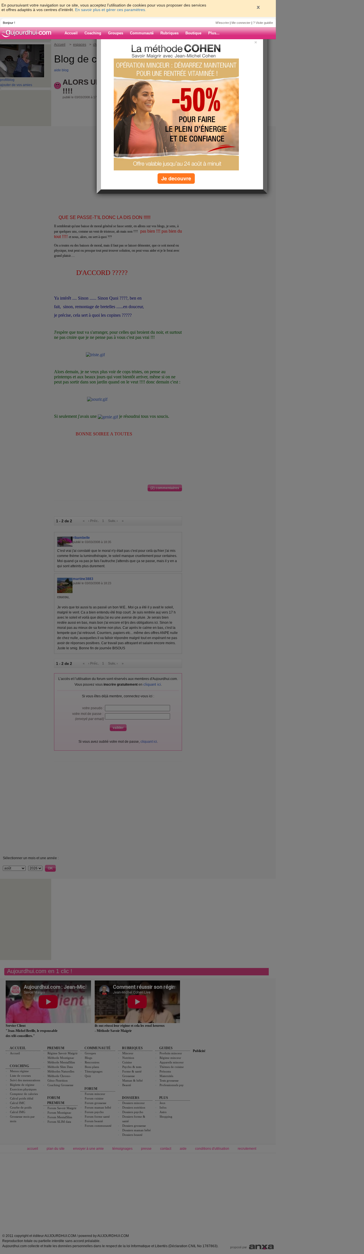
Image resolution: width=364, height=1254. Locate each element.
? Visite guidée (263, 22)
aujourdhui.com (28, 33)
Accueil (71, 33)
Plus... (214, 33)
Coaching (92, 33)
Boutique (193, 33)
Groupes (115, 33)
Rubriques (169, 33)
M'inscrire (222, 22)
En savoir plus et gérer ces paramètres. (110, 9)
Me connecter (241, 22)
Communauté (142, 33)
